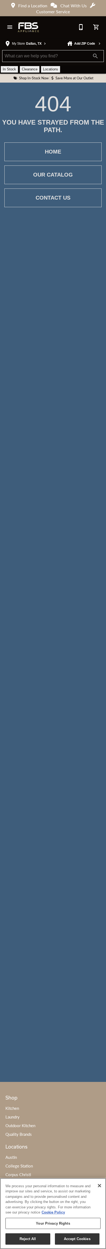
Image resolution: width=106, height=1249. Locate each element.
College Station (19, 1166)
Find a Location (32, 5)
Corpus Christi (18, 1175)
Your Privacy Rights (53, 1223)
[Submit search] (95, 56)
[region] (53, 1213)
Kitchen (12, 1108)
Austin (11, 1157)
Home (53, 152)
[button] (9, 27)
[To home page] (28, 27)
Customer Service (53, 11)
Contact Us (53, 198)
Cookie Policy (53, 1212)
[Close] (99, 1186)
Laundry (12, 1117)
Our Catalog (53, 175)
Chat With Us (73, 5)
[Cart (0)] (96, 27)
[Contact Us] (81, 27)
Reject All (28, 1239)
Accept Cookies (77, 1239)
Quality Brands (18, 1134)
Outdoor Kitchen (20, 1125)
